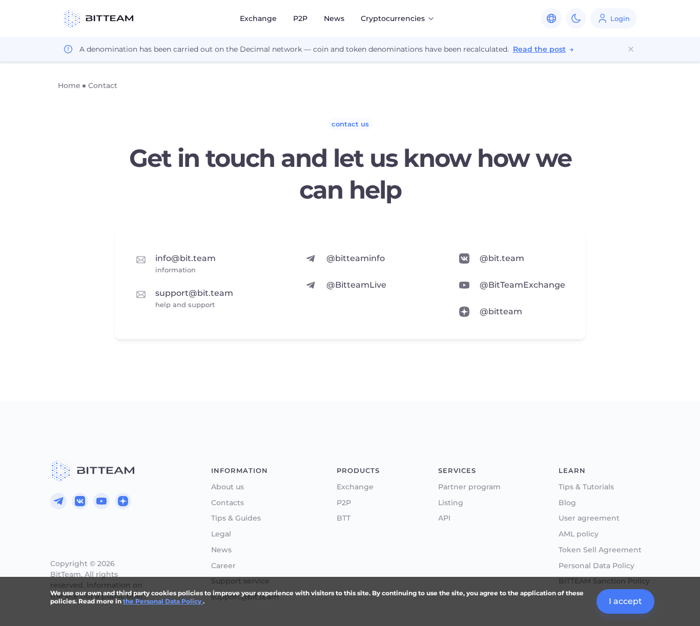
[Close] (631, 49)
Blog (567, 503)
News (334, 18)
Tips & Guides (236, 518)
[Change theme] (576, 18)
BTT (344, 518)
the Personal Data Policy (163, 601)
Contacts (227, 503)
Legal (221, 534)
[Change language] (551, 18)
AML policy (579, 534)
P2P (300, 18)
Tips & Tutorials (586, 487)
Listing (450, 503)
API (444, 518)
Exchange (258, 18)
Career (223, 566)
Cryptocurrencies (393, 18)
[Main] (92, 470)
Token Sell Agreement (600, 550)
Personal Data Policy (596, 566)
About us (227, 487)
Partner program (469, 487)
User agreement (589, 518)
